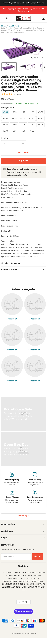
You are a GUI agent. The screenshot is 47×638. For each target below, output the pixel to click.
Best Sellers (14, 26)
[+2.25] (14, 121)
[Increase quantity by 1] (23, 143)
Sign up (37, 556)
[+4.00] (14, 127)
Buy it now (23, 160)
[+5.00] (5, 134)
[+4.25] (23, 127)
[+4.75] (40, 127)
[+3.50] (5, 127)
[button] (9, 67)
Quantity (4, 138)
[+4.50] (32, 127)
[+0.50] (5, 115)
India (22, 602)
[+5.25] (14, 134)
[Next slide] (44, 67)
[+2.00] (5, 121)
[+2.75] (32, 121)
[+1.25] (23, 115)
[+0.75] (14, 115)
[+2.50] (23, 121)
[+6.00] (32, 134)
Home (3, 26)
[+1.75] (40, 115)
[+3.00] (40, 121)
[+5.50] (23, 134)
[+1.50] (32, 115)
